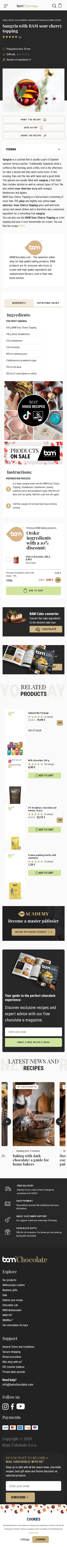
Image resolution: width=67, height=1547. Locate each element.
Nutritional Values (48, 303)
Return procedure (11, 1356)
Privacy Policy (33, 1532)
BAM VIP (7, 1315)
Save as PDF (31, 127)
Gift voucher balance (13, 1367)
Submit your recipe (12, 1300)
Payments (11, 1417)
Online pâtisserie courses (31, 932)
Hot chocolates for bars (15, 1325)
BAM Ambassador (12, 1310)
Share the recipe (31, 135)
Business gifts (9, 1290)
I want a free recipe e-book (33, 1042)
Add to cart (35, 590)
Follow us (11, 1397)
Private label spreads (13, 1372)
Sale (4, 1295)
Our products (9, 1280)
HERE (22, 226)
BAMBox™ (7, 1320)
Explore (9, 1271)
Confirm (40, 1539)
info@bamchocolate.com (17, 1384)
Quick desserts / (21, 20)
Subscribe (18, 1497)
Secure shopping (11, 1351)
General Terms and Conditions (18, 1346)
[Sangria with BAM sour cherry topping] (33, 5)
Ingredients (19, 303)
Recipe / (12, 20)
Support (9, 1338)
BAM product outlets (13, 1285)
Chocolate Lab (10, 1305)
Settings (24, 1539)
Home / (5, 20)
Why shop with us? (12, 1362)
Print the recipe (31, 119)
